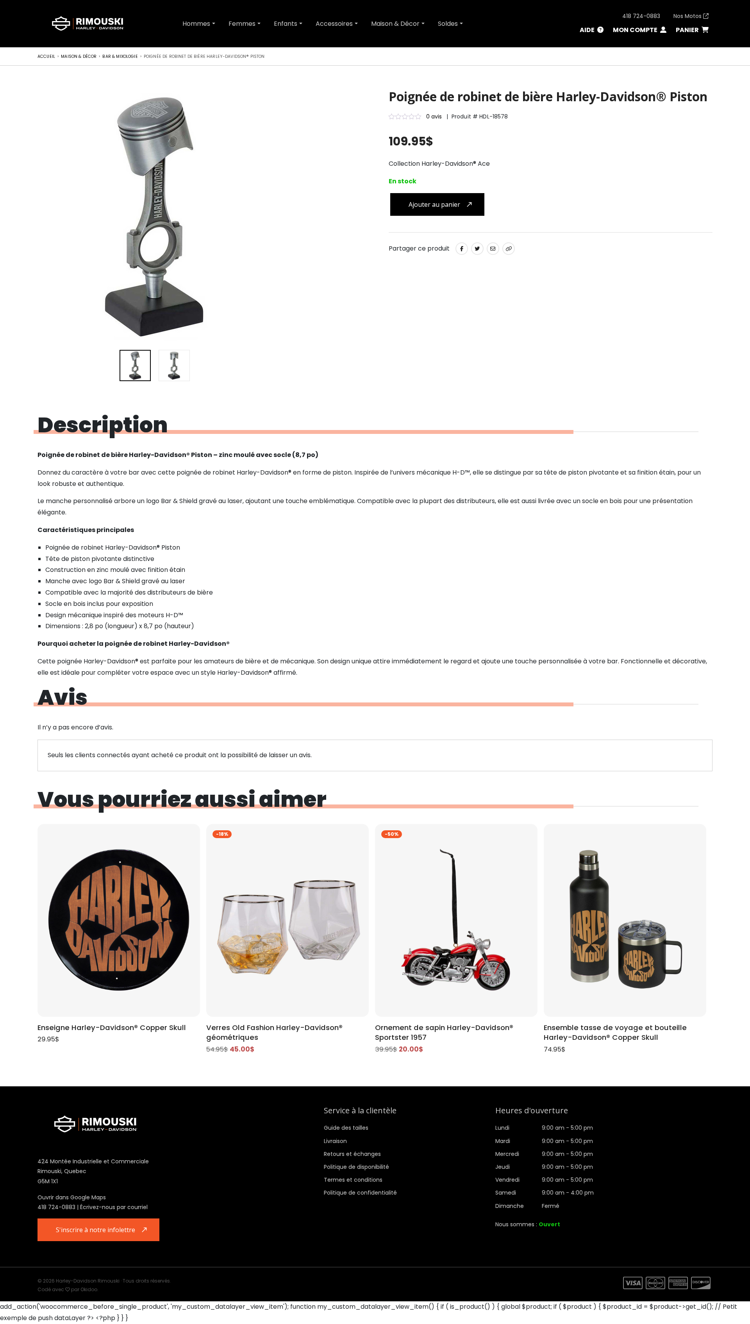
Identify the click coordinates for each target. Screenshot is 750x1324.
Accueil (46, 56)
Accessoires (334, 23)
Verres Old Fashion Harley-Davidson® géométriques (274, 1033)
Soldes (448, 23)
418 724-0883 (641, 16)
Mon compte (636, 29)
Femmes (242, 23)
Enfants (285, 23)
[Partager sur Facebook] (461, 248)
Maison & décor (78, 56)
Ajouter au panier (434, 204)
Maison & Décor (395, 23)
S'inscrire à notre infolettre (95, 1229)
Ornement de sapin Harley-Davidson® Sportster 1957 (444, 1033)
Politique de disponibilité (356, 1167)
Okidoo (88, 1289)
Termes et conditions (353, 1180)
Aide (588, 29)
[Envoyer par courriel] (493, 248)
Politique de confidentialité (360, 1193)
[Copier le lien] (508, 248)
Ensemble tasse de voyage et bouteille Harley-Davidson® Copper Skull (615, 1033)
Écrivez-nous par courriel (114, 1207)
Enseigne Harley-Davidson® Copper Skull (112, 1027)
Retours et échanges (352, 1154)
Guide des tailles (346, 1128)
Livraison (335, 1141)
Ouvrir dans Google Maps (72, 1197)
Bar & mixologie (120, 56)
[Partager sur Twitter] (477, 248)
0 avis (434, 116)
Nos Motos (688, 16)
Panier (688, 29)
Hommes (196, 23)
